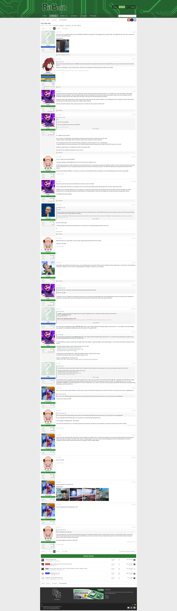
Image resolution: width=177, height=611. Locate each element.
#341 (134, 32)
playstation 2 (61, 25)
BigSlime (47, 565)
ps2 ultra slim (67, 25)
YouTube (106, 598)
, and (64, 54)
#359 (134, 504)
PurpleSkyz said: (60, 117)
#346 (134, 181)
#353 (134, 363)
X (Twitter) (107, 596)
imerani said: (59, 61)
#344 (134, 114)
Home (45, 15)
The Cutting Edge (56, 560)
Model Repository (59, 570)
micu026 (131, 569)
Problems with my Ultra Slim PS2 (53, 577)
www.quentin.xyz (59, 231)
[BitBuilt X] (131, 19)
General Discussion (60, 579)
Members (75, 15)
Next (66, 28)
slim (72, 25)
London (53, 224)
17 (52, 28)
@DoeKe (58, 159)
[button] (127, 7)
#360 (134, 527)
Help (133, 604)
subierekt (131, 574)
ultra (75, 25)
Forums (54, 15)
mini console (55, 25)
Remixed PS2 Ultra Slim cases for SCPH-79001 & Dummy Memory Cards (68, 568)
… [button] (47, 28)
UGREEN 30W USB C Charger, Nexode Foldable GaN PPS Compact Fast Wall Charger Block (77, 359)
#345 (134, 156)
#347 (134, 204)
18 (54, 28)
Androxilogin (47, 570)
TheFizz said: (59, 311)
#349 (134, 262)
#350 (134, 285)
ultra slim (79, 25)
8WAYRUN (57, 607)
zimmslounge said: (60, 394)
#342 (134, 59)
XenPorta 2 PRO (46, 607)
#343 (134, 91)
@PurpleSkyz (98, 142)
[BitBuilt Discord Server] (134, 19)
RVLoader (93, 15)
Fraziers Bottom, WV (51, 134)
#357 (134, 457)
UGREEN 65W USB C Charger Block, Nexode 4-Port (69, 347)
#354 (134, 388)
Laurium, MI (52, 176)
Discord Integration (46, 608)
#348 (134, 238)
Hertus (131, 578)
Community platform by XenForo (51, 606)
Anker (127, 381)
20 (58, 28)
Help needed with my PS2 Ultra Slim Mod (61, 564)
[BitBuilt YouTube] (128, 19)
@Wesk (94, 313)
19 (56, 28)
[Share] (132, 32)
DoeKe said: (59, 366)
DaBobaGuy (47, 579)
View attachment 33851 (62, 316)
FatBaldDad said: (60, 207)
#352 (134, 331)
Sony (56, 565)
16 (50, 28)
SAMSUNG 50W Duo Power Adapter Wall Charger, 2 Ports (70, 349)
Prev (43, 28)
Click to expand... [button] (96, 128)
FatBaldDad (47, 574)
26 (62, 28)
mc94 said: (59, 334)
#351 (134, 308)
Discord (106, 595)
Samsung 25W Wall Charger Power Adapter (67, 350)
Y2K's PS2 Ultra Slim (50, 559)
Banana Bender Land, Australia (49, 86)
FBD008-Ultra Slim (55, 573)
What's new (64, 15)
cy (132, 560)
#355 (134, 410)
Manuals (85, 15)
